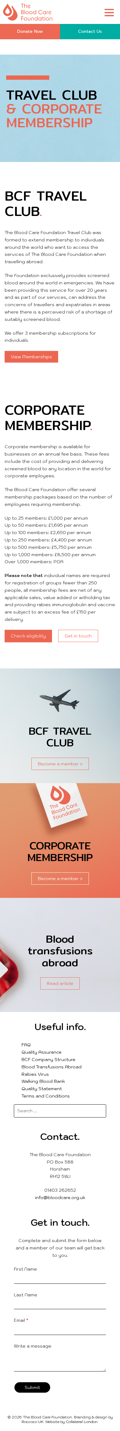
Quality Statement (42, 1088)
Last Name (25, 1295)
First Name (25, 1269)
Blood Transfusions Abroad (52, 1067)
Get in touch (78, 636)
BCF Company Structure (48, 1059)
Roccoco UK (32, 1421)
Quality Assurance (42, 1052)
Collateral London (82, 1421)
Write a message (32, 1346)
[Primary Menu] (109, 12)
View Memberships (31, 357)
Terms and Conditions (46, 1096)
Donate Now (30, 31)
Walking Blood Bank (43, 1081)
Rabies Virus (35, 1074)
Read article (60, 983)
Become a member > (60, 764)
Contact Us (90, 31)
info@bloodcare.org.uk (60, 1197)
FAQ (26, 1045)
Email (21, 1320)
